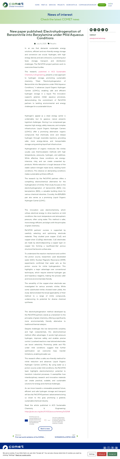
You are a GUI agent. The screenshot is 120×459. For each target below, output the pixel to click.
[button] (91, 29)
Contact (102, 5)
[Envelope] (104, 448)
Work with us (71, 5)
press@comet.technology (97, 38)
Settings (92, 454)
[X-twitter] (108, 448)
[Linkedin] (112, 448)
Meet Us (44, 5)
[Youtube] (116, 448)
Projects (61, 5)
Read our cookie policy (23, 455)
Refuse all (102, 454)
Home (37, 5)
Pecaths (53, 44)
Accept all (112, 454)
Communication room (87, 5)
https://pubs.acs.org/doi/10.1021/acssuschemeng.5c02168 (47, 411)
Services (52, 5)
